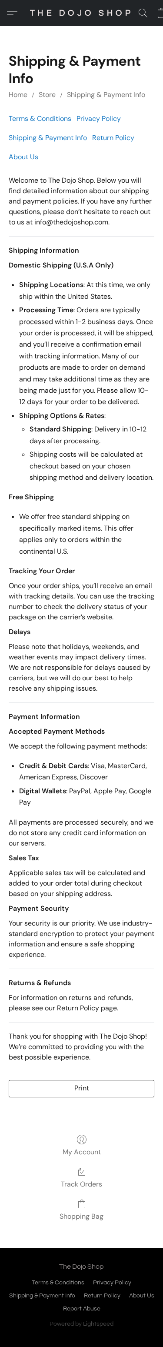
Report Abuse (81, 1309)
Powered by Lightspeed (81, 1324)
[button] (81, 13)
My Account (82, 1151)
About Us (23, 156)
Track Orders (81, 1184)
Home (18, 94)
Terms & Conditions (40, 118)
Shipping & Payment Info (106, 94)
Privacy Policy (99, 118)
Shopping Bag (81, 1216)
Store (47, 94)
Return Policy (113, 137)
